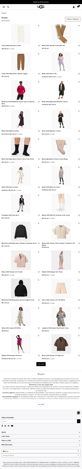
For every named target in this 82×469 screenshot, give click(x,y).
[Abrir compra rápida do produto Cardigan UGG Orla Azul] (38, 195)
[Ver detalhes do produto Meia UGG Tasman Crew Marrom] (61, 34)
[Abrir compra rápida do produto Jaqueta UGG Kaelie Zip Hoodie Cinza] (79, 308)
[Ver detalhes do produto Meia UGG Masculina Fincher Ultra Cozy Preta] (21, 147)
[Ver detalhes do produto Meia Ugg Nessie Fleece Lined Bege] (61, 147)
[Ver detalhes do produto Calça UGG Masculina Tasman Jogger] (21, 62)
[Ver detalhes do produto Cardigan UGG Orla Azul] (21, 203)
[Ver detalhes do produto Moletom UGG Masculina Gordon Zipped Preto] (21, 288)
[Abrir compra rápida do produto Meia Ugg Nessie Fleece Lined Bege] (79, 139)
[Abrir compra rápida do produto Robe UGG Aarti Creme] (38, 167)
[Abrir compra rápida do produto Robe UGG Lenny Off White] (38, 308)
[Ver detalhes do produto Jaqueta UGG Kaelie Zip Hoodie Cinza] (61, 316)
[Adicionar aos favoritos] (39, 46)
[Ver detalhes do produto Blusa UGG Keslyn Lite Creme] (21, 260)
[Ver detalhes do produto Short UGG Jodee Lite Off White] (61, 288)
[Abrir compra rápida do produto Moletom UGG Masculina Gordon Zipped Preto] (38, 280)
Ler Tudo (41, 404)
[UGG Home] (40, 6)
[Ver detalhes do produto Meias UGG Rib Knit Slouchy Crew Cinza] (61, 203)
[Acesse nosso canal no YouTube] (12, 426)
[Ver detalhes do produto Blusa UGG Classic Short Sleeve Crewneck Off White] (61, 231)
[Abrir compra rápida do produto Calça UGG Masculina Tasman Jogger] (38, 54)
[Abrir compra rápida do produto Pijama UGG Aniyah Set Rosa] (38, 335)
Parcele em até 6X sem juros (41, 2)
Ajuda (4, 432)
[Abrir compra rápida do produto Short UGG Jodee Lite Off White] (79, 280)
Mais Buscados (7, 445)
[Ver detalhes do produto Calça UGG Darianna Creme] (21, 34)
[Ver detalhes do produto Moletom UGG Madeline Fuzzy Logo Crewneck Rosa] (21, 90)
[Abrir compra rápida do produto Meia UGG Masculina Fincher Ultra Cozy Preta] (38, 139)
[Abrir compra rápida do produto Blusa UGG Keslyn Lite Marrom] (79, 335)
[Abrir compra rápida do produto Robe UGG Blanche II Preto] (79, 111)
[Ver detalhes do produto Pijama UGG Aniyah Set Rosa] (21, 344)
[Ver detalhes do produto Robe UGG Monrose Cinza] (61, 175)
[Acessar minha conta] (74, 7)
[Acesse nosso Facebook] (2, 426)
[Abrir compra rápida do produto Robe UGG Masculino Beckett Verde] (79, 82)
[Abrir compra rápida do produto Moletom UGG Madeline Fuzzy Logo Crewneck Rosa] (38, 82)
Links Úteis (6, 436)
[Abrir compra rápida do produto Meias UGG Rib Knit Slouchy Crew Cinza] (79, 195)
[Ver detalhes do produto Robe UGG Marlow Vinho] (21, 119)
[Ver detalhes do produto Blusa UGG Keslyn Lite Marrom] (61, 344)
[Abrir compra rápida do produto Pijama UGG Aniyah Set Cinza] (79, 252)
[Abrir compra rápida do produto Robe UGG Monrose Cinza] (79, 167)
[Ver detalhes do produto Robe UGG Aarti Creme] (21, 175)
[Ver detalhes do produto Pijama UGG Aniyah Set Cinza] (61, 260)
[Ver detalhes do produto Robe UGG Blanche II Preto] (61, 119)
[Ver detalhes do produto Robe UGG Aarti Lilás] (61, 62)
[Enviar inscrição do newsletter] (78, 421)
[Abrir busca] (8, 7)
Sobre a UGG (6, 441)
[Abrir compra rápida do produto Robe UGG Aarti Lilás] (79, 54)
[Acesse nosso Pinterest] (8, 426)
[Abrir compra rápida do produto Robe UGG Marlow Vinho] (38, 111)
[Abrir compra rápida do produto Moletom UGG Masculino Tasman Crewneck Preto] (38, 223)
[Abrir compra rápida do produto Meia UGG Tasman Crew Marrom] (79, 25)
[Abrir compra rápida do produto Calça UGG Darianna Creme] (38, 25)
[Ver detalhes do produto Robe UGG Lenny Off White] (21, 316)
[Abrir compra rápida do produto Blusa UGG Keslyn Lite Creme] (38, 252)
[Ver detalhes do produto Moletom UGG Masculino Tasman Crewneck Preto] (21, 231)
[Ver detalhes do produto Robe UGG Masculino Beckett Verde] (61, 90)
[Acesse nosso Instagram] (5, 426)
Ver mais (41, 364)
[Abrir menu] (4, 7)
